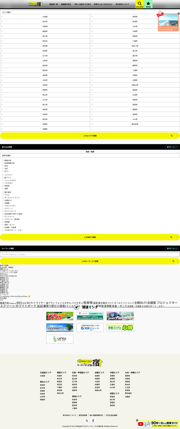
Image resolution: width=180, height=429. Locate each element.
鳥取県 (45, 90)
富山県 (135, 50)
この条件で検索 (90, 237)
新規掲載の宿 (9, 163)
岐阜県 (45, 65)
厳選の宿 (7, 160)
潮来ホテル (4, 269)
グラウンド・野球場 (11, 219)
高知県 (45, 109)
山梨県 (45, 60)
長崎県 (135, 114)
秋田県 (45, 26)
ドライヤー (8, 175)
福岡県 (135, 109)
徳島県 (135, 99)
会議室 (6, 203)
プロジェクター (10, 205)
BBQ (6, 166)
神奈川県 (135, 46)
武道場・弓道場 (10, 227)
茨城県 (135, 31)
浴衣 (6, 168)
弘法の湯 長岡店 (6, 267)
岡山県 (45, 94)
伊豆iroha (3, 274)
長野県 (135, 60)
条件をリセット (172, 147)
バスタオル (8, 183)
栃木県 (45, 36)
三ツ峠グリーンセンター (9, 270)
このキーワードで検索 (90, 261)
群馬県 (135, 36)
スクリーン (8, 208)
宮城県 (135, 21)
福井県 (135, 55)
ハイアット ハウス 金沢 (9, 272)
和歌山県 (135, 85)
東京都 (45, 46)
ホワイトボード (10, 211)
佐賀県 (45, 114)
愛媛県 (135, 104)
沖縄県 (45, 129)
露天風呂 (7, 192)
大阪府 (45, 80)
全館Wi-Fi (8, 200)
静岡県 (135, 65)
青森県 (135, 16)
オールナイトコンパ (11, 197)
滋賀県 (45, 75)
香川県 (45, 104)
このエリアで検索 (90, 135)
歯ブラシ (7, 177)
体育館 (6, 222)
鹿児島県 (135, 124)
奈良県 (45, 85)
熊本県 (45, 119)
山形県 (135, 26)
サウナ (6, 195)
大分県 (135, 119)
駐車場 (6, 186)
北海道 (45, 16)
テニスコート (9, 216)
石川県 (45, 55)
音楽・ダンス (9, 224)
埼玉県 (45, 41)
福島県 (45, 31)
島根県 (135, 90)
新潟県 (45, 50)
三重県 (135, 70)
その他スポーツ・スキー (13, 230)
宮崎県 (45, 124)
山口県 (45, 99)
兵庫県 (135, 80)
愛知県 (45, 70)
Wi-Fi (6, 171)
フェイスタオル (10, 180)
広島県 (135, 94)
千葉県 (135, 41)
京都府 (135, 75)
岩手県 (45, 21)
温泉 (6, 188)
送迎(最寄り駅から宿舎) (13, 214)
